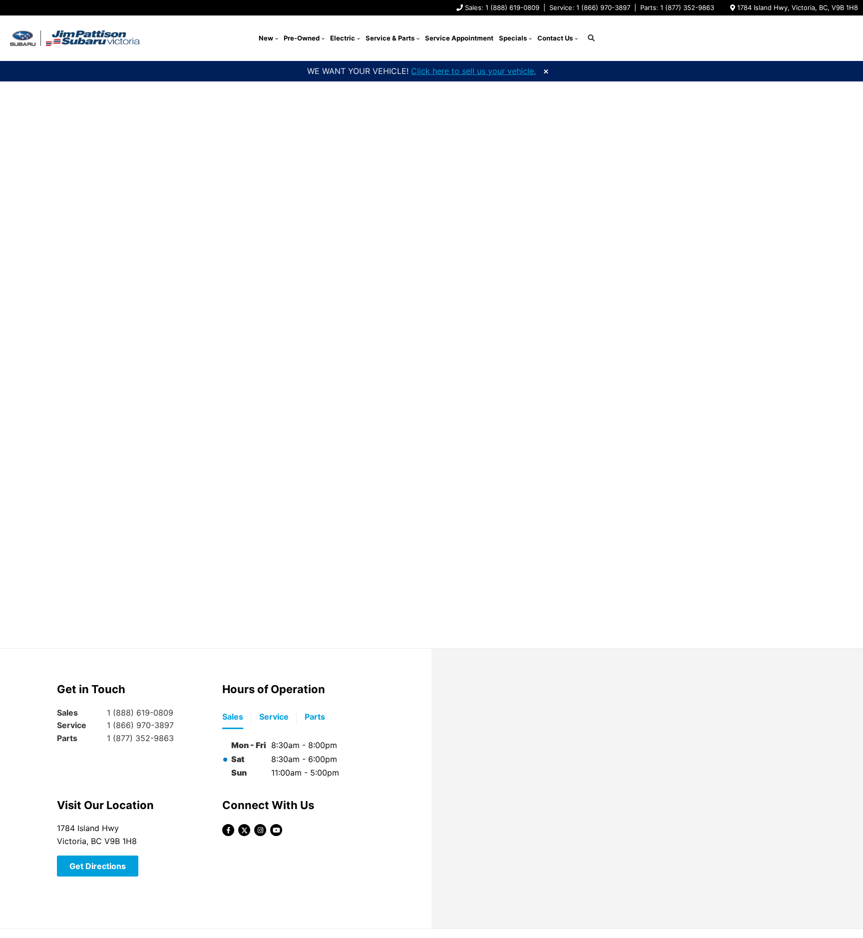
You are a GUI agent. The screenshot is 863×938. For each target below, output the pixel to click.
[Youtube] (276, 830)
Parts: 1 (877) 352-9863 (677, 7)
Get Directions (97, 866)
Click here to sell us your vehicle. (473, 71)
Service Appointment (459, 38)
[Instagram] (260, 830)
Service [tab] (274, 717)
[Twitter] (244, 830)
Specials (513, 38)
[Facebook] (228, 830)
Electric (342, 38)
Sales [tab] (232, 717)
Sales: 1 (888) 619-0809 (502, 7)
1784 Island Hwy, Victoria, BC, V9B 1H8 (797, 7)
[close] (546, 70)
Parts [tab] (315, 717)
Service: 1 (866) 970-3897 (589, 7)
